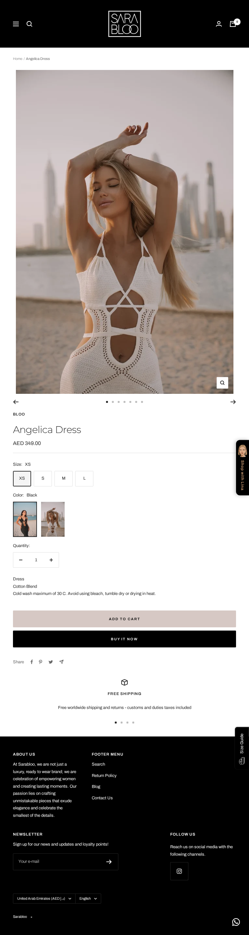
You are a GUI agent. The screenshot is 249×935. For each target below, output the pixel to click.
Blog (96, 786)
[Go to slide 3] (119, 402)
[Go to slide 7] (142, 402)
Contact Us (102, 798)
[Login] (219, 24)
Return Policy (104, 775)
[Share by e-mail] (61, 662)
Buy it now (124, 639)
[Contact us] (236, 922)
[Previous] (15, 402)
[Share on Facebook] (31, 662)
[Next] (233, 402)
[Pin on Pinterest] (40, 662)
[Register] (109, 862)
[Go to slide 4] (124, 402)
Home (17, 59)
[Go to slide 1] (107, 402)
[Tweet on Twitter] (50, 662)
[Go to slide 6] (136, 402)
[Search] (29, 24)
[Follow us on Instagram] (179, 871)
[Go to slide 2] (113, 402)
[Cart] (233, 24)
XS (22, 478)
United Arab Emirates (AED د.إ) (41, 898)
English (85, 898)
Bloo (19, 414)
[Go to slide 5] (130, 402)
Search (98, 764)
